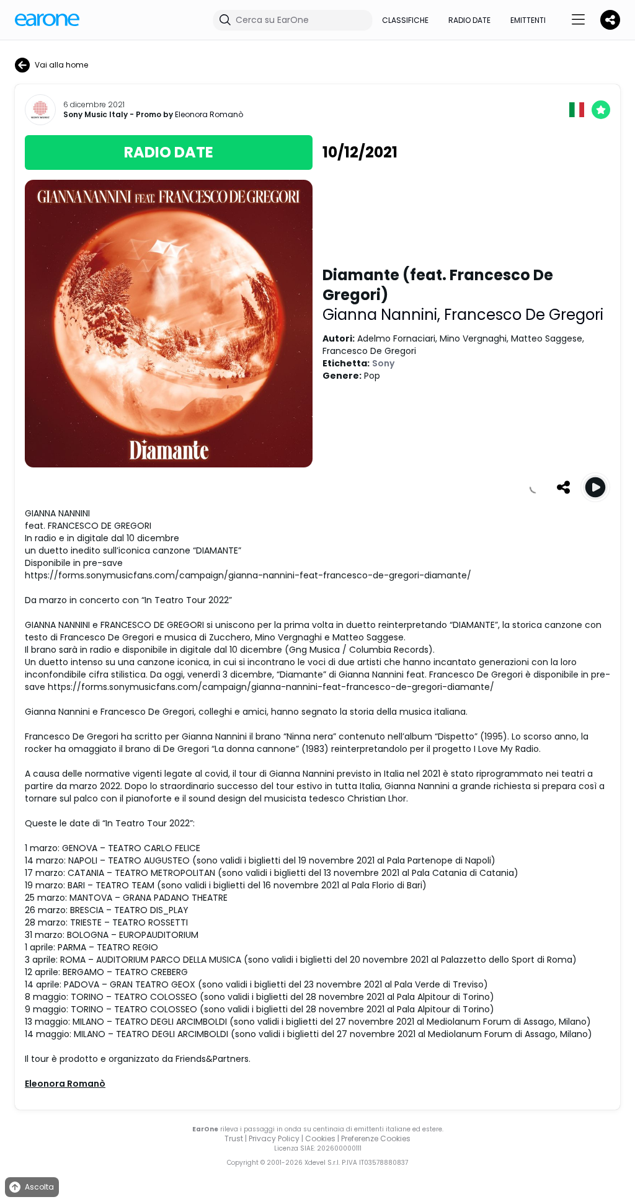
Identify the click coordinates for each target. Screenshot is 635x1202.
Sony (383, 363)
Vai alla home (61, 65)
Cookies (320, 1138)
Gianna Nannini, (383, 314)
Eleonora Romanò (209, 114)
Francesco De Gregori (523, 314)
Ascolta (39, 1187)
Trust (233, 1138)
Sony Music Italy (95, 115)
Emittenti (528, 20)
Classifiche (405, 20)
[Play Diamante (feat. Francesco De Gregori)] (595, 487)
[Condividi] (563, 487)
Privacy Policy (274, 1138)
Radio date (469, 20)
